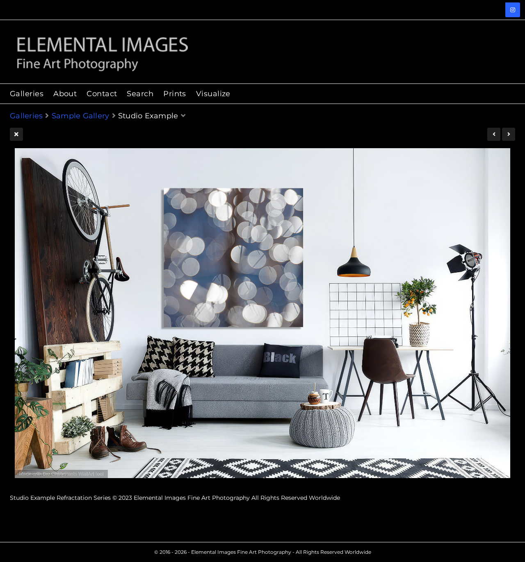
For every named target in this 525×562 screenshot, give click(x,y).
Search (140, 93)
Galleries (26, 93)
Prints (174, 93)
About (65, 93)
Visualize (213, 93)
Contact (102, 93)
